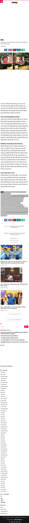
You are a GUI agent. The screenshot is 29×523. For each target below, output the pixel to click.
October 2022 (3, 428)
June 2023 (3, 414)
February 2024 (4, 398)
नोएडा (2, 39)
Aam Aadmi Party (7, 192)
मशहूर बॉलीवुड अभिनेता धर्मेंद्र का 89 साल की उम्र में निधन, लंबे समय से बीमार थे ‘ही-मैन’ (14, 342)
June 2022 (3, 436)
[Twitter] (12, 522)
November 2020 (4, 473)
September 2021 (4, 455)
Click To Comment (14, 320)
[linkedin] (17, 50)
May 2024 (3, 392)
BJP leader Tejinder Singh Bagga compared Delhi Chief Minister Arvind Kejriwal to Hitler (14, 196)
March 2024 (3, 396)
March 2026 (3, 374)
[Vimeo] (19, 522)
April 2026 (3, 372)
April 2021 (3, 463)
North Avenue (20, 199)
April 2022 (3, 440)
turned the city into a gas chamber (8, 204)
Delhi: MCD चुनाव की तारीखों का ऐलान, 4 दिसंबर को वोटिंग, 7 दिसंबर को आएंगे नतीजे (14, 226)
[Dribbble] (17, 522)
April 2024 (3, 394)
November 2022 (4, 426)
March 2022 (3, 442)
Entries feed (3, 509)
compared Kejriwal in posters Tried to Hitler (10, 198)
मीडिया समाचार (3, 502)
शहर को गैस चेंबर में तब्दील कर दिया (21, 214)
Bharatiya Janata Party (5, 193)
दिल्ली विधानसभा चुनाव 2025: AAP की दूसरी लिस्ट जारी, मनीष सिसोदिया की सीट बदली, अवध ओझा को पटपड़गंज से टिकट (14, 262)
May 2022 (3, 438)
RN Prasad (4, 46)
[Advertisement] (14, 20)
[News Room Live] (14, 1)
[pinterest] (14, 50)
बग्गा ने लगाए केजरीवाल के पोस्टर (22, 209)
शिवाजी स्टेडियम (4, 215)
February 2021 (4, 467)
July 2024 (2, 390)
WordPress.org (4, 513)
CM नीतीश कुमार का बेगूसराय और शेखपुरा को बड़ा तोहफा (9, 338)
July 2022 (2, 434)
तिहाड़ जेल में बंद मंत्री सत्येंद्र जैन (6, 208)
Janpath (22, 198)
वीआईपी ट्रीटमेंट (11, 214)
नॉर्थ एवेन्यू (25, 208)
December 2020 (4, 471)
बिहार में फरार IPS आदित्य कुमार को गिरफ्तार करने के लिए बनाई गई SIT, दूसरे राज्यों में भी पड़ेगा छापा (14, 233)
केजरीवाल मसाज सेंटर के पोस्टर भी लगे (14, 206)
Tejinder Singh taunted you (14, 203)
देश (1, 496)
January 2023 (3, 424)
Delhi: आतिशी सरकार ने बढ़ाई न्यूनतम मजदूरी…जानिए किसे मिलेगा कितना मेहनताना (14, 285)
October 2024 (3, 384)
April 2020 (3, 487)
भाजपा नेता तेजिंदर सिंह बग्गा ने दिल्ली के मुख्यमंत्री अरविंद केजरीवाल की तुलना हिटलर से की (14, 212)
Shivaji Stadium (4, 203)
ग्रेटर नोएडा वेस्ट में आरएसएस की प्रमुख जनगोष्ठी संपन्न (9, 335)
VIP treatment (19, 204)
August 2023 (3, 410)
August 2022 (3, 432)
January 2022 (3, 447)
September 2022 (4, 430)
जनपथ (23, 206)
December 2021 (4, 449)
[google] (10, 50)
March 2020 (3, 489)
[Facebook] (9, 522)
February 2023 (4, 422)
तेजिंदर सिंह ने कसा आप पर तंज (18, 208)
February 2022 (4, 445)
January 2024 (3, 400)
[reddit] (12, 50)
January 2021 (3, 469)
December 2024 (4, 382)
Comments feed (4, 511)
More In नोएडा (14, 242)
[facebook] (5, 50)
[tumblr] (19, 50)
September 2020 (4, 477)
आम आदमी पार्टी (4, 206)
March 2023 (3, 420)
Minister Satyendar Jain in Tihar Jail (8, 199)
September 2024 (4, 386)
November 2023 (4, 404)
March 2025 (3, 380)
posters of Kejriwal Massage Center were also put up (12, 201)
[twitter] (7, 50)
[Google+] (14, 522)
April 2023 (3, 418)
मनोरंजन (2, 500)
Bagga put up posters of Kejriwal (19, 192)
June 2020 (3, 483)
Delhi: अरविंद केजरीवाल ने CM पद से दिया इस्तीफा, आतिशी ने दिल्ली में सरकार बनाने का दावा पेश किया (13, 307)
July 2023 (2, 412)
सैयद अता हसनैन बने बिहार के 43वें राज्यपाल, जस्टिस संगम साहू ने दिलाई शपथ (13, 340)
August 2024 (3, 388)
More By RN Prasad (14, 240)
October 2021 (3, 453)
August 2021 (3, 457)
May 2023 (3, 416)
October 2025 (3, 378)
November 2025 (4, 376)
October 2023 (3, 406)
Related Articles (14, 238)
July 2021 (2, 459)
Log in (2, 507)
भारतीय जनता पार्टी (4, 214)
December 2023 (4, 402)
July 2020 (2, 481)
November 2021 (4, 451)
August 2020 (3, 479)
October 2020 (3, 475)
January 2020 (3, 491)
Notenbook (18, 519)
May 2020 (3, 485)
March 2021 (3, 465)
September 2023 (4, 408)
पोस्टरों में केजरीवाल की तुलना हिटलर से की (8, 209)
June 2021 (3, 461)
